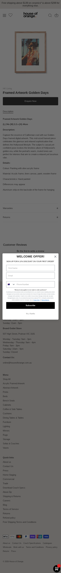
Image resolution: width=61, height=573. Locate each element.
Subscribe (30, 305)
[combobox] (10, 284)
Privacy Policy (37, 300)
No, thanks (30, 313)
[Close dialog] (55, 256)
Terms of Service (45, 300)
